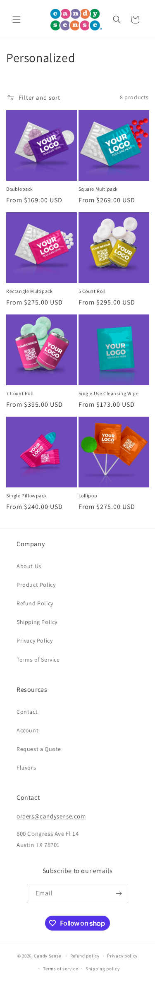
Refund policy (85, 956)
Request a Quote (39, 749)
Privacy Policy (34, 640)
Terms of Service (38, 659)
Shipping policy (103, 969)
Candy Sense (47, 956)
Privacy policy (122, 956)
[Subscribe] (119, 893)
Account (27, 730)
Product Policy (36, 584)
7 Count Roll (19, 393)
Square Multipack (98, 189)
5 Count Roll (92, 291)
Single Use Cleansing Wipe (109, 393)
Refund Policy (35, 603)
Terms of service (60, 969)
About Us (29, 566)
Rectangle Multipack (29, 291)
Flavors (26, 767)
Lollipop (88, 495)
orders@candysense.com (51, 816)
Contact (27, 711)
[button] (16, 19)
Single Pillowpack (26, 495)
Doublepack (19, 189)
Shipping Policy (37, 622)
